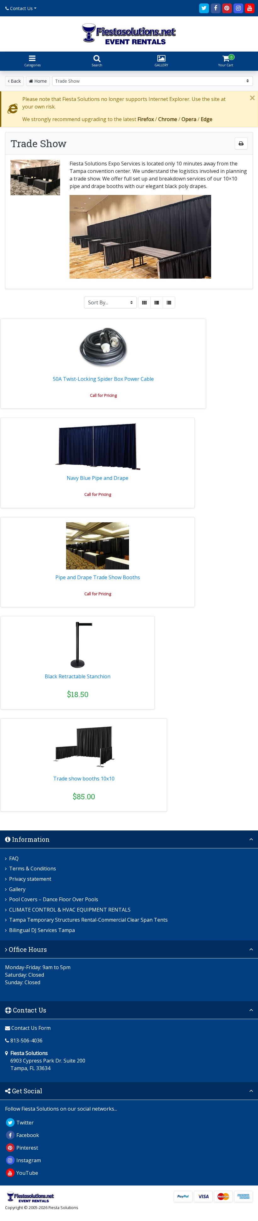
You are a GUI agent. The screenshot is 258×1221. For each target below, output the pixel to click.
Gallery (17, 889)
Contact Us (21, 8)
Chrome (167, 119)
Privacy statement (30, 878)
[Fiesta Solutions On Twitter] (204, 8)
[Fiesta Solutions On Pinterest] (227, 8)
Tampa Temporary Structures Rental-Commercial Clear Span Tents (88, 919)
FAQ (14, 858)
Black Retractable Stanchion (77, 676)
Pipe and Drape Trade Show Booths (97, 577)
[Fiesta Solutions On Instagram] (238, 8)
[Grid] (144, 302)
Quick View (232, 140)
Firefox (145, 119)
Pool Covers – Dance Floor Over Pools (53, 899)
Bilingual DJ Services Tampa (42, 930)
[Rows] (156, 302)
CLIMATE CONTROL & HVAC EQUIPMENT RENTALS (70, 909)
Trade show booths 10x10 (84, 778)
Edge (206, 119)
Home (40, 81)
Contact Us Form (30, 1027)
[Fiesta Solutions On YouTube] (249, 8)
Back (15, 81)
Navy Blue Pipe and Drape (97, 478)
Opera (189, 119)
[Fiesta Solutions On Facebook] (215, 8)
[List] (169, 302)
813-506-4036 (26, 1040)
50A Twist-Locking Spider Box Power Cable (103, 378)
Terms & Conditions (32, 868)
